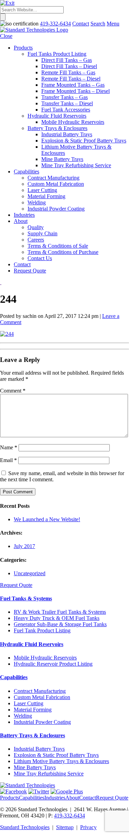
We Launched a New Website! (47, 519)
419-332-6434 (69, 815)
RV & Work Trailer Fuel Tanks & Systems (60, 612)
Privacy (88, 827)
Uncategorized (29, 573)
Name (8, 447)
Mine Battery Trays (35, 767)
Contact (87, 798)
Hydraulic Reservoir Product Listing (53, 664)
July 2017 (24, 546)
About (72, 798)
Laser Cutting (28, 703)
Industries (54, 798)
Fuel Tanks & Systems (26, 598)
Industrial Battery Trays (39, 749)
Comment (12, 391)
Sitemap (65, 827)
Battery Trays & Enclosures (32, 735)
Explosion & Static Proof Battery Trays (56, 755)
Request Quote (16, 585)
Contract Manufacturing (40, 691)
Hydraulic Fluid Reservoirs (31, 644)
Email (8, 460)
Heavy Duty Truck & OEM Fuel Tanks (56, 618)
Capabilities (14, 677)
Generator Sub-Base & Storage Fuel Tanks (60, 624)
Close (6, 36)
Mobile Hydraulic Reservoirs (45, 658)
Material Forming (33, 709)
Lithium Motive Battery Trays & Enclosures (61, 761)
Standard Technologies (25, 827)
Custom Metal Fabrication (42, 697)
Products (9, 798)
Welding (23, 716)
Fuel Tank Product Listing (42, 630)
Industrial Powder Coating (42, 722)
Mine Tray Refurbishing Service (49, 773)
